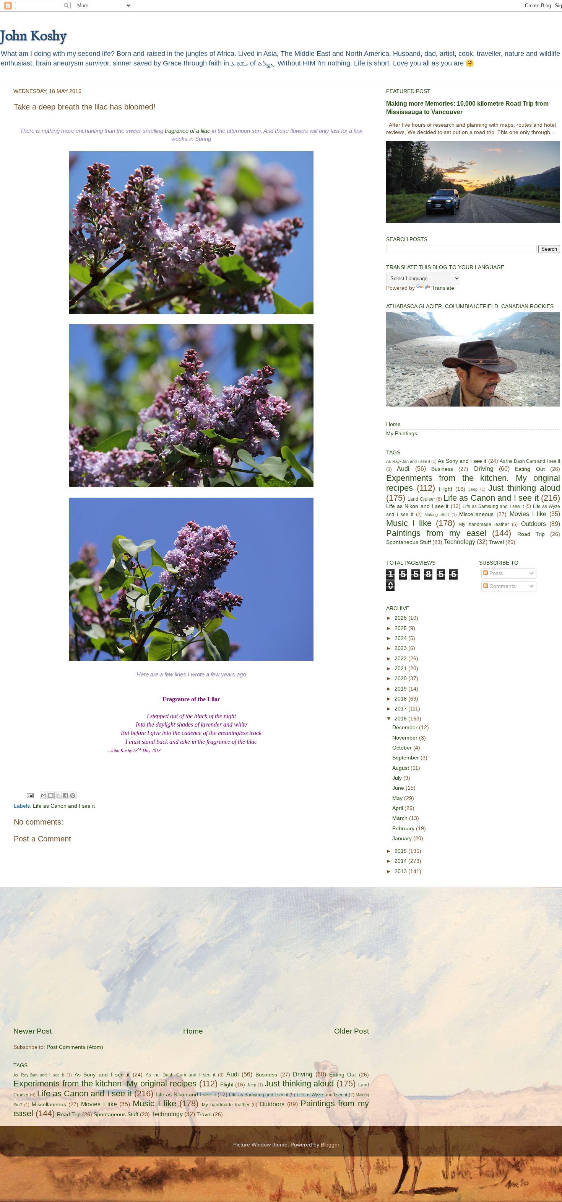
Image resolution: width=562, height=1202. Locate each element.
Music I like (154, 1103)
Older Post (351, 1031)
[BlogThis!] (51, 795)
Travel (204, 1114)
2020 (401, 678)
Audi (232, 1074)
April (398, 808)
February (404, 828)
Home (193, 1031)
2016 (401, 719)
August (401, 768)
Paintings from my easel (436, 533)
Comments (502, 586)
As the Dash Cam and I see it (181, 1075)
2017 (401, 709)
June (399, 788)
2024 (401, 638)
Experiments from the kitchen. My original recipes (105, 1083)
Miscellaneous (49, 1104)
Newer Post (32, 1031)
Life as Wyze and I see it (322, 1094)
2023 (401, 648)
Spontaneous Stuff (116, 1114)
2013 (401, 871)
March (400, 818)
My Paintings (401, 433)
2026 (401, 618)
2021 (401, 668)
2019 (401, 689)
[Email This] (43, 795)
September (406, 758)
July (397, 778)
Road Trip (69, 1114)
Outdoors (272, 1104)
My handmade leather (226, 1104)
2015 (401, 851)
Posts (495, 573)
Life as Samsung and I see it (258, 1094)
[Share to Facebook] (65, 795)
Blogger (330, 1145)
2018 (401, 699)
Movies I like (99, 1104)
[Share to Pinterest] (72, 795)
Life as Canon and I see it (64, 806)
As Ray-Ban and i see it (38, 1075)
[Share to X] (58, 795)
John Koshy (33, 36)
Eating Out (342, 1075)
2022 (401, 658)
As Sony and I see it (102, 1075)
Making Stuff (436, 514)
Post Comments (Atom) (75, 1047)
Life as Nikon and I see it (186, 1094)
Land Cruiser (421, 499)
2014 (401, 861)
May (398, 798)
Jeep (251, 1085)
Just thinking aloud (299, 1083)
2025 (401, 628)
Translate (443, 288)
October (402, 748)
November (405, 738)
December (405, 727)
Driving (302, 1074)
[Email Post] (29, 795)
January (402, 838)
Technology (167, 1114)
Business (266, 1075)
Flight (227, 1085)
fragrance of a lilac (187, 131)
